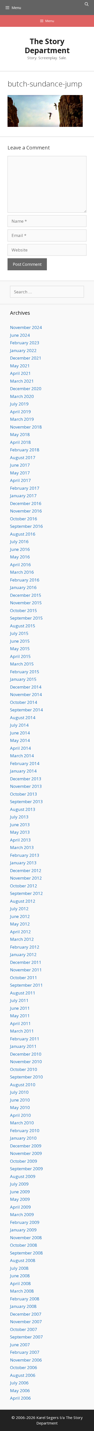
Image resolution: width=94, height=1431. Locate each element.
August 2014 (22, 717)
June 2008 (20, 1276)
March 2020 (22, 396)
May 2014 (20, 740)
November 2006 (26, 1360)
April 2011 (20, 1023)
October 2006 (23, 1367)
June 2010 (20, 1100)
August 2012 (22, 901)
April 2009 (20, 1207)
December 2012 (25, 870)
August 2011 (22, 993)
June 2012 (20, 916)
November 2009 (26, 1153)
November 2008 (26, 1237)
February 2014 (24, 763)
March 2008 (22, 1291)
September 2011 (26, 985)
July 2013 (19, 817)
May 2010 (20, 1107)
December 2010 (25, 1054)
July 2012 (19, 908)
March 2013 (22, 847)
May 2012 (20, 924)
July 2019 (19, 404)
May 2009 (20, 1199)
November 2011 (26, 970)
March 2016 (22, 572)
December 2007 (25, 1314)
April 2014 (20, 748)
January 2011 (23, 1046)
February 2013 (24, 855)
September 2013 (26, 801)
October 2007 (23, 1329)
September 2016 (26, 526)
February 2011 (24, 1039)
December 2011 (25, 962)
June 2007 (20, 1345)
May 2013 (20, 832)
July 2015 (19, 633)
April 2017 (20, 480)
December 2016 (25, 503)
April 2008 (20, 1283)
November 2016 (26, 511)
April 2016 (20, 564)
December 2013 (25, 779)
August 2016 (22, 534)
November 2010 (26, 1061)
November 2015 (26, 603)
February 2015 (24, 672)
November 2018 (26, 427)
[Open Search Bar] (86, 4)
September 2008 (26, 1253)
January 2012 (23, 954)
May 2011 (20, 1016)
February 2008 (24, 1299)
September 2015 (26, 618)
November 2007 (26, 1321)
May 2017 (20, 473)
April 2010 (20, 1115)
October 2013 (23, 794)
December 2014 (25, 687)
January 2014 (23, 771)
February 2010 (24, 1130)
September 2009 (26, 1168)
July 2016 (19, 541)
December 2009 (25, 1146)
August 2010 (22, 1084)
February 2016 (24, 580)
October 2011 (23, 977)
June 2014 (20, 733)
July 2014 (19, 725)
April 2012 (20, 932)
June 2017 (20, 465)
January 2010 (23, 1138)
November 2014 (26, 694)
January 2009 (23, 1230)
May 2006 (20, 1390)
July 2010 (19, 1092)
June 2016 (20, 549)
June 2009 (20, 1192)
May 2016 (20, 557)
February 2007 (24, 1352)
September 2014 (26, 710)
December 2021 (25, 358)
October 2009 (23, 1161)
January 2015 (23, 679)
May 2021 (20, 366)
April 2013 (20, 840)
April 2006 (20, 1398)
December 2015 (25, 595)
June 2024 (20, 335)
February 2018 (24, 450)
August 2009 (22, 1176)
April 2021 (20, 373)
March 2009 (22, 1214)
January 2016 (23, 587)
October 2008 (23, 1245)
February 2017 (24, 488)
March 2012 (22, 939)
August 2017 (22, 457)
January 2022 (23, 350)
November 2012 (26, 878)
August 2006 (22, 1375)
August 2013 (22, 809)
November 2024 (26, 327)
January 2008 (23, 1306)
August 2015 (22, 626)
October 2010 (23, 1069)
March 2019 (22, 419)
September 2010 (26, 1077)
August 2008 (22, 1260)
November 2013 (26, 786)
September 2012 (26, 893)
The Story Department (47, 45)
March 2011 (22, 1031)
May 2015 (20, 648)
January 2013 (23, 863)
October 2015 (23, 610)
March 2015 (22, 664)
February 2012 (24, 947)
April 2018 (20, 442)
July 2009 (19, 1184)
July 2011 (19, 1000)
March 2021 (22, 381)
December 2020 (25, 388)
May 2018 (20, 434)
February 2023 (24, 343)
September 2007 (26, 1337)
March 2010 (22, 1123)
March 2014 (22, 756)
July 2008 (19, 1268)
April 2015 (20, 656)
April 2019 (20, 411)
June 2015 (20, 641)
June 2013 (20, 824)
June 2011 (20, 1008)
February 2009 (24, 1222)
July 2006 (19, 1383)
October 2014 (23, 702)
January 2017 (23, 495)
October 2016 (23, 519)
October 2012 (23, 886)
